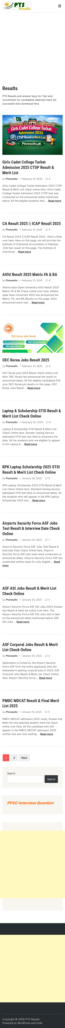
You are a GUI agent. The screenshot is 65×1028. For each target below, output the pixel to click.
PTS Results (32, 1019)
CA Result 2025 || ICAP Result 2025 (32, 223)
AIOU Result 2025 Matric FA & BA (30, 274)
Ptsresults (12, 178)
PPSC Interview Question (30, 803)
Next (24, 757)
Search (11, 773)
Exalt (39, 1023)
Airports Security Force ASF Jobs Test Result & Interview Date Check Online (31, 528)
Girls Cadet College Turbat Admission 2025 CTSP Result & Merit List (28, 167)
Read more (54, 200)
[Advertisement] (32, 46)
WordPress (24, 1023)
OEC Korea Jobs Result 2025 (25, 360)
